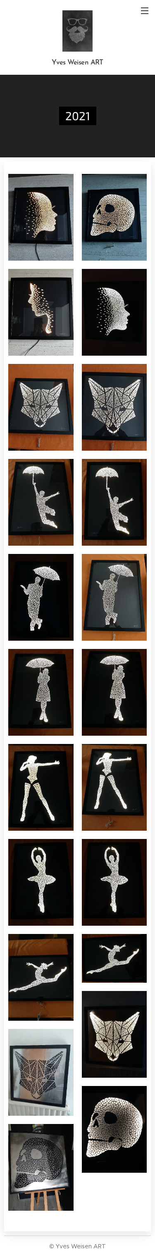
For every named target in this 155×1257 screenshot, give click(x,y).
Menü (144, 10)
